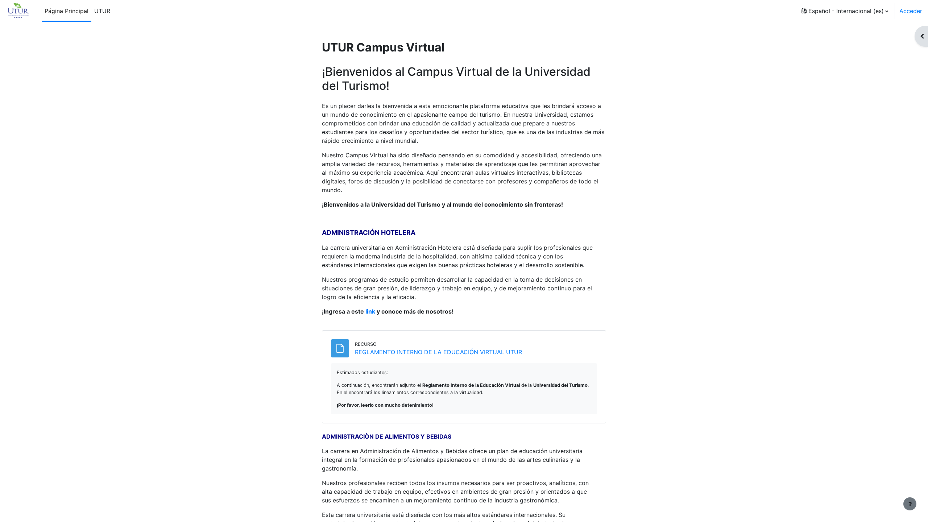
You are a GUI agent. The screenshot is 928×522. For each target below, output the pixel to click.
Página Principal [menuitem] (66, 10)
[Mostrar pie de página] (909, 503)
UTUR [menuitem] (102, 10)
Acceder (910, 10)
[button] (844, 11)
